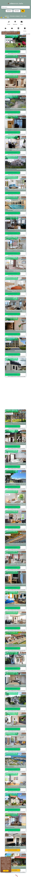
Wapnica (7, 575)
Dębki (7, 655)
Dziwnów (8, 736)
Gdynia (7, 260)
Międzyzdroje (9, 119)
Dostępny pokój (12, 51)
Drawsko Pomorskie (10, 59)
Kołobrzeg (8, 200)
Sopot (7, 776)
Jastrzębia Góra (9, 160)
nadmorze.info (15, 3)
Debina (7, 99)
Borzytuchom (9, 39)
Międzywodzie (9, 413)
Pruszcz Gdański (9, 321)
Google (8, 858)
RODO (8, 868)
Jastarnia (8, 474)
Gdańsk (7, 139)
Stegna (7, 180)
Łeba (7, 514)
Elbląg (7, 79)
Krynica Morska (9, 837)
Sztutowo (8, 635)
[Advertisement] (15, 394)
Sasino (7, 361)
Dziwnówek (8, 696)
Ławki (7, 595)
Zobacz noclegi (12, 849)
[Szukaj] (23, 10)
